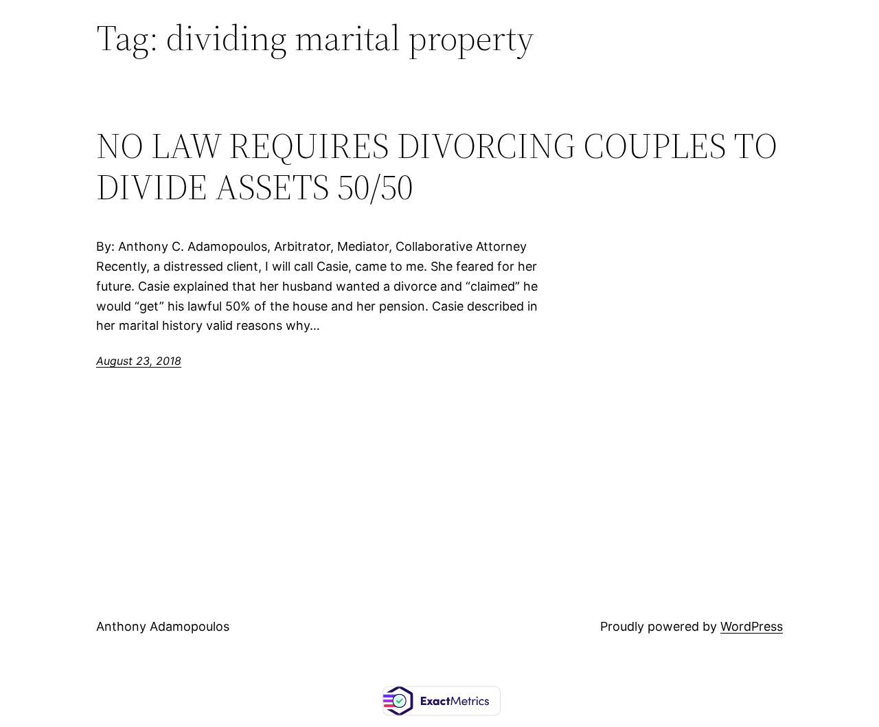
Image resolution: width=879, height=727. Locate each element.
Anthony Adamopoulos (162, 626)
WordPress (751, 626)
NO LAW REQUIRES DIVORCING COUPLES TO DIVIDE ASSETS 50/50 (436, 166)
